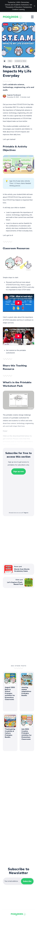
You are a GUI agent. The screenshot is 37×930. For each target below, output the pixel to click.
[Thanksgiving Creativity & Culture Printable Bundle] (10, 732)
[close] (34, 6)
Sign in (26, 513)
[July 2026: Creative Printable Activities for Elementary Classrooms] (27, 732)
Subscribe (27, 881)
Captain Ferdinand (14, 95)
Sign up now (18, 471)
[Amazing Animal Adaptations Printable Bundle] (27, 691)
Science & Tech (20, 61)
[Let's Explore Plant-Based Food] (18, 582)
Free (10, 61)
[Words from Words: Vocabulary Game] (18, 569)
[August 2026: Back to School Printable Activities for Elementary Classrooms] (10, 691)
